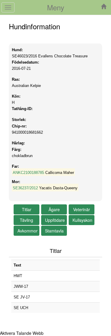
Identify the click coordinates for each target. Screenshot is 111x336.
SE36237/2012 (25, 188)
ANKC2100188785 (28, 172)
